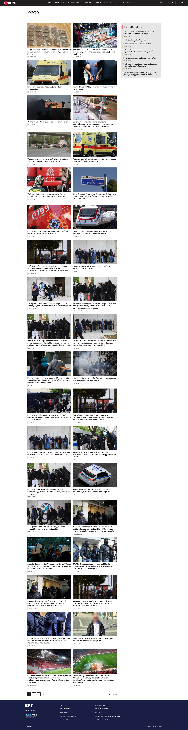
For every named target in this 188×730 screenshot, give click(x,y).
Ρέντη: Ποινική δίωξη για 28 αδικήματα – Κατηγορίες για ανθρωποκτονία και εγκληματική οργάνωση (48, 491)
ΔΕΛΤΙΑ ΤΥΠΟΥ (65, 712)
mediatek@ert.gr (30, 710)
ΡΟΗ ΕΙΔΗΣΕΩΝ (133, 27)
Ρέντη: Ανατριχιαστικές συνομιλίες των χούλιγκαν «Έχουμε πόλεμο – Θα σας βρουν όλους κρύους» (94, 454)
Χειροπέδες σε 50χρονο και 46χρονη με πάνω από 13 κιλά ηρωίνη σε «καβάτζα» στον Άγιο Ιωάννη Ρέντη (49, 51)
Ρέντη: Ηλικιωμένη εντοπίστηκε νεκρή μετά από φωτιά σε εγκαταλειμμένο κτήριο (48, 232)
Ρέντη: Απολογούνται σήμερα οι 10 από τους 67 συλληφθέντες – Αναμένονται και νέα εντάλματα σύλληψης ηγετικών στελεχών (48, 380)
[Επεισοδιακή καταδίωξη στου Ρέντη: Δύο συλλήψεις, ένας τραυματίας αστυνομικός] (95, 475)
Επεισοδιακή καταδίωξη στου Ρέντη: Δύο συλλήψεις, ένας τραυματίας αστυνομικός (91, 490)
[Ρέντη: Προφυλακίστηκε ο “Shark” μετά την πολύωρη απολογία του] (95, 252)
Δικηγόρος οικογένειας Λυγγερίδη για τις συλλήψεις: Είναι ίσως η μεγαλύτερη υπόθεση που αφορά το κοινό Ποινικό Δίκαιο (93, 417)
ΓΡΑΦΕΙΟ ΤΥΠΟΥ (65, 709)
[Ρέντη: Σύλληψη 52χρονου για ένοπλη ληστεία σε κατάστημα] (95, 72)
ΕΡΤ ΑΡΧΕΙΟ (64, 720)
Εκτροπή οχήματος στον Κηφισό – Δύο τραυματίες (44, 88)
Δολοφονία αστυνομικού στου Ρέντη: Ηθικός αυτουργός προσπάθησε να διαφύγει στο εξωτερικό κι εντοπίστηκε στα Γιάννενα (47, 603)
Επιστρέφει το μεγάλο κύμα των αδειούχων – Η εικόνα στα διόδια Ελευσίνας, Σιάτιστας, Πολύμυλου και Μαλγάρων (139, 74)
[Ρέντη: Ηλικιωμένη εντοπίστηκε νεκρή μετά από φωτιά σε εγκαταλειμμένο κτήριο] (49, 217)
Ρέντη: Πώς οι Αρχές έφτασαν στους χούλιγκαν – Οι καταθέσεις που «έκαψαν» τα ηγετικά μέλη (48, 453)
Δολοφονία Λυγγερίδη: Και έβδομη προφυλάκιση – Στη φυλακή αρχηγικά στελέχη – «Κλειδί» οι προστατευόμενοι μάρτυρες (94, 305)
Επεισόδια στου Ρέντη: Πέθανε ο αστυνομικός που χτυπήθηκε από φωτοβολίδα (93, 639)
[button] (65, 3)
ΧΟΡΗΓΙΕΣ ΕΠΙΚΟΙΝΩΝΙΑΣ (68, 716)
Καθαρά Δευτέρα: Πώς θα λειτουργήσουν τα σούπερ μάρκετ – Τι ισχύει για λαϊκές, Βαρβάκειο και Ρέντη (94, 51)
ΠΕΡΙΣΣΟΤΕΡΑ (122, 3)
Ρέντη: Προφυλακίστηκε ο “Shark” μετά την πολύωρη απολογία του (92, 267)
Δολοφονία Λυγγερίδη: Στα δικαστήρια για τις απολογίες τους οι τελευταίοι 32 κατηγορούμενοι (49, 304)
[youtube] (172, 2)
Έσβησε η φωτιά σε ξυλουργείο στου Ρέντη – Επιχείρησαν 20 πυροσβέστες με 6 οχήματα (46, 195)
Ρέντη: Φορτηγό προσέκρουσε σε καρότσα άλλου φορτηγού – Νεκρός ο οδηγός (94, 160)
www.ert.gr (29, 726)
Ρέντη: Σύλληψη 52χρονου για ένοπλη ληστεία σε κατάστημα (94, 88)
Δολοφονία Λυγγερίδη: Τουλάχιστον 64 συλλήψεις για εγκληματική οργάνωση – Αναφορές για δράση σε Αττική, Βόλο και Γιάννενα (49, 566)
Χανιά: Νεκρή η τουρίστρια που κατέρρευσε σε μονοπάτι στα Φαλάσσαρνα (139, 65)
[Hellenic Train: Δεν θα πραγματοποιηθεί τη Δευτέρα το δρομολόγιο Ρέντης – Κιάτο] (95, 217)
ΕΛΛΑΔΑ (50, 3)
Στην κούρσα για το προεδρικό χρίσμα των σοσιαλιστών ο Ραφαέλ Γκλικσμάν (139, 33)
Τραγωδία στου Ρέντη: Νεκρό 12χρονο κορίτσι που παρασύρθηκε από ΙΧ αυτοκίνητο (47, 160)
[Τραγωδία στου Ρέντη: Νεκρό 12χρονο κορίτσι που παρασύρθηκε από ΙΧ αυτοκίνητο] (49, 144)
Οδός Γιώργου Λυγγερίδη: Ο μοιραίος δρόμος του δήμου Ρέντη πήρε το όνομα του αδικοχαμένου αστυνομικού (94, 196)
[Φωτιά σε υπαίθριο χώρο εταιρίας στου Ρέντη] (49, 107)
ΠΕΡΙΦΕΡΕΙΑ (59, 3)
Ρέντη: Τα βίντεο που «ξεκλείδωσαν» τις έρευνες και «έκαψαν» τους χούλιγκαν (94, 379)
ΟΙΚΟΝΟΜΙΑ (89, 3)
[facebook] (165, 2)
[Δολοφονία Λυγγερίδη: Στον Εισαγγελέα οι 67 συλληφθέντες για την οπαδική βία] (49, 512)
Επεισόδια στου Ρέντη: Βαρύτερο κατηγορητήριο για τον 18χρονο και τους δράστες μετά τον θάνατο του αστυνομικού (48, 640)
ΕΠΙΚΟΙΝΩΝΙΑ (99, 712)
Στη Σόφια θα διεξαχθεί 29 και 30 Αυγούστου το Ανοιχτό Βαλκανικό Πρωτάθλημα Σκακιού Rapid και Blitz (136, 42)
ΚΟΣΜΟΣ (79, 3)
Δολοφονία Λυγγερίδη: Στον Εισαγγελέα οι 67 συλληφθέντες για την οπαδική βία (46, 528)
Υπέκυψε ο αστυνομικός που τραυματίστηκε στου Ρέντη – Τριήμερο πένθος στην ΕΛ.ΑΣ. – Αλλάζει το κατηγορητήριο (92, 603)
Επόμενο (43, 694)
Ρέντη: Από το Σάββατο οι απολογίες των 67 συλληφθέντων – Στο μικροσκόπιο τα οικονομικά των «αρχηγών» (49, 417)
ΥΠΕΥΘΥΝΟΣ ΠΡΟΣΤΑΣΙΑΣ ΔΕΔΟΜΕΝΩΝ (107, 716)
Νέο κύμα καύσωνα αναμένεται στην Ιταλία (139, 58)
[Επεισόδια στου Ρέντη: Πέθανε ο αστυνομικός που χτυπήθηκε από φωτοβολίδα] (95, 624)
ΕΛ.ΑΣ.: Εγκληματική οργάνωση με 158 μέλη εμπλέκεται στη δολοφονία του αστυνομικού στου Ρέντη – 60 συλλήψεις (92, 566)
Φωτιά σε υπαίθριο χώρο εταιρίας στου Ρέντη (47, 122)
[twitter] (169, 2)
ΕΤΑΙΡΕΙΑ (63, 705)
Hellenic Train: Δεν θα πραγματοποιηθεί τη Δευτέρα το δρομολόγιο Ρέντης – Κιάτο (92, 232)
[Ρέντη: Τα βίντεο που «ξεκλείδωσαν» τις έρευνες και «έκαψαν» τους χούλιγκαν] (95, 363)
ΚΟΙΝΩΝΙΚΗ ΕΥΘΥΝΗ (101, 709)
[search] (161, 2)
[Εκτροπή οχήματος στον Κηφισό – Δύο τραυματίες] (49, 72)
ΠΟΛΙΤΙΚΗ (71, 3)
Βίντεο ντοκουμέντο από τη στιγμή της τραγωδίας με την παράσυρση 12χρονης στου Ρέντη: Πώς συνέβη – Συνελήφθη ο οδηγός (93, 124)
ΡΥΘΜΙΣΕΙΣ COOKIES (101, 720)
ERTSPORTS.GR (109, 3)
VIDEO (98, 3)
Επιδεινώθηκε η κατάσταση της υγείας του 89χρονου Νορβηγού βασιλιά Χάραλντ (139, 51)
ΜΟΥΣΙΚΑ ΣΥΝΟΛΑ (100, 705)
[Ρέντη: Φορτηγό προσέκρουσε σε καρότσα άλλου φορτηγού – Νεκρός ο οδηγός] (95, 144)
